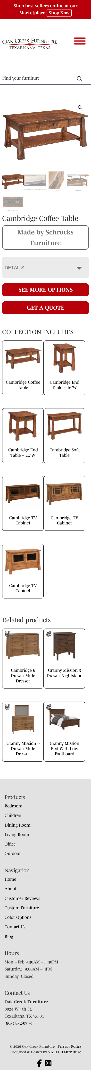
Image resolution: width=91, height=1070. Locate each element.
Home (10, 879)
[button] (80, 107)
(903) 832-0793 (18, 1023)
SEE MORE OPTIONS (45, 289)
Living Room (17, 834)
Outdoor (13, 853)
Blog (9, 936)
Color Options (18, 917)
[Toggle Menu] (80, 40)
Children (13, 815)
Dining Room (17, 825)
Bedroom (13, 806)
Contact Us (15, 926)
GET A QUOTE (45, 307)
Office (10, 844)
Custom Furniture (22, 907)
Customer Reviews (22, 898)
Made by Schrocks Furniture (46, 237)
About (11, 888)
